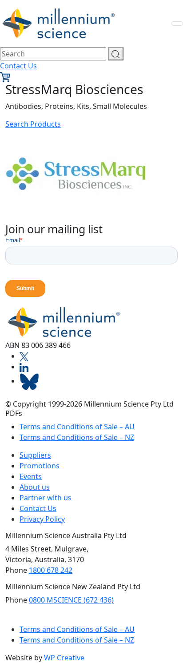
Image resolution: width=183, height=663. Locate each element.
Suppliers (35, 455)
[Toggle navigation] (177, 23)
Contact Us (18, 66)
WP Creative (64, 658)
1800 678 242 (50, 570)
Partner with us (46, 498)
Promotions (40, 466)
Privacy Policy (42, 519)
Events (31, 476)
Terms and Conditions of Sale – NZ (77, 437)
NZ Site (27, 618)
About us (35, 487)
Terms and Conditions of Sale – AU (77, 426)
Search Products (33, 124)
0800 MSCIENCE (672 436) (71, 600)
